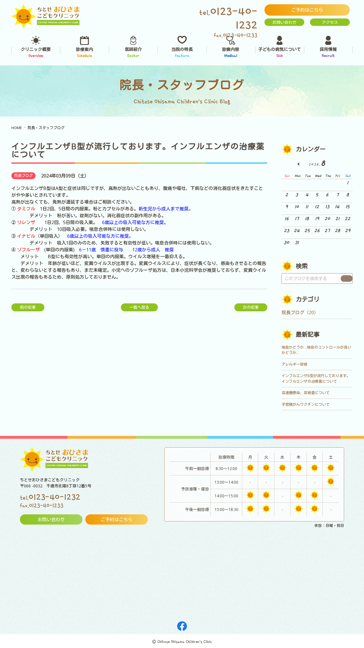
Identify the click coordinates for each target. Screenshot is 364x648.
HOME (16, 127)
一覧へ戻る (139, 307)
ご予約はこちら (307, 10)
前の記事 (28, 307)
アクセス (330, 22)
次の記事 (251, 307)
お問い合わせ (284, 22)
